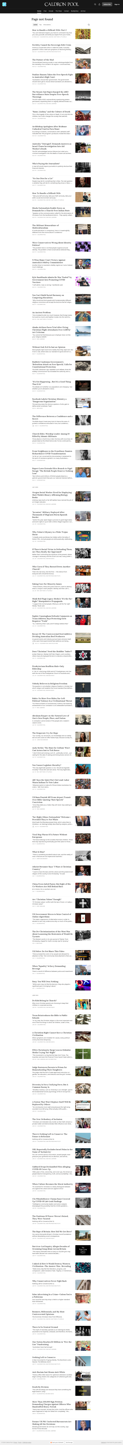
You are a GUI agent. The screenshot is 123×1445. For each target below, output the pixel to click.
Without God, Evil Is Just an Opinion (48, 347)
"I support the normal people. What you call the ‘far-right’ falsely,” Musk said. (51, 605)
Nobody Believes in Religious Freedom (49, 683)
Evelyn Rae (54, 643)
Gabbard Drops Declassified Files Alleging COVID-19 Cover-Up (51, 1168)
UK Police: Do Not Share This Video (48, 951)
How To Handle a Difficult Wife (46, 193)
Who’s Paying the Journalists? (46, 163)
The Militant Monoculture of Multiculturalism (45, 226)
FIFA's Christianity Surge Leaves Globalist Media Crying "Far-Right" (51, 1051)
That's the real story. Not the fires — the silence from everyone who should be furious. (49, 573)
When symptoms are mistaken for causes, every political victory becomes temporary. (51, 1039)
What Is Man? (38, 852)
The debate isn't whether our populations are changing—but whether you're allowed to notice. (52, 388)
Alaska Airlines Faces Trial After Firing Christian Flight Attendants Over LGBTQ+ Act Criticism (51, 329)
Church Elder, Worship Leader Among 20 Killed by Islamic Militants (51, 435)
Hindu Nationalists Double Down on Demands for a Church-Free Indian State (51, 209)
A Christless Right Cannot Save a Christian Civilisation (52, 1034)
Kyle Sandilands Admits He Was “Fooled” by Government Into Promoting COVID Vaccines (52, 279)
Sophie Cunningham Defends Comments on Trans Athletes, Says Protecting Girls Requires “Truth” (52, 618)
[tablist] (42, 25)
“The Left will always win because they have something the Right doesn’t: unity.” (51, 1390)
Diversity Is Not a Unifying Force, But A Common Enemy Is (50, 1085)
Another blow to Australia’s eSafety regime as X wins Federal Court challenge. (52, 266)
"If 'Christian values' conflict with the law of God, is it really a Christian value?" (52, 903)
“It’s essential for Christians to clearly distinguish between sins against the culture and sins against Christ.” (51, 1188)
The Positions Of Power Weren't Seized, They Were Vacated (50, 1217)
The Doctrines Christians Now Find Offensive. (47, 1317)
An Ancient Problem (41, 312)
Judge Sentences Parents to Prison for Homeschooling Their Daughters (49, 1068)
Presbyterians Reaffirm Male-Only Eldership (48, 667)
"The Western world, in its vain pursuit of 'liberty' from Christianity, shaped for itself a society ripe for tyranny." (50, 940)
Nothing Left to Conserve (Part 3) (43, 1221)
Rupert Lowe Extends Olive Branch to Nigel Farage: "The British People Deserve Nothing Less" (52, 471)
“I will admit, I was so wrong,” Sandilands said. (47, 285)
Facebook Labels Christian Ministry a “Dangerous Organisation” (49, 400)
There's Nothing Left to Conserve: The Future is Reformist (49, 1135)
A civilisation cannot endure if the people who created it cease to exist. (50, 722)
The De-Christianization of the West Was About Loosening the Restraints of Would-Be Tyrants (52, 934)
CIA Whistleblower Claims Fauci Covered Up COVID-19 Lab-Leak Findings (51, 1200)
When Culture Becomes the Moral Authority (52, 1184)
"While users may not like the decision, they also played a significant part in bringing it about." (51, 985)
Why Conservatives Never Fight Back (49, 1281)
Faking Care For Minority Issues (47, 584)
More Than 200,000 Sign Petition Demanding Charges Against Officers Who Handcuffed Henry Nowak (51, 1404)
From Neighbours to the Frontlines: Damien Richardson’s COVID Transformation (52, 452)
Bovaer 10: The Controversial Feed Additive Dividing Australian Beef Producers (52, 635)
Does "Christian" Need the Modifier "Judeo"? (52, 651)
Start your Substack (57, 1442)
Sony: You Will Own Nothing (45, 981)
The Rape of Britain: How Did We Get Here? (52, 1231)
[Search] (95, 4)
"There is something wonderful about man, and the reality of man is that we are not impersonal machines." (52, 855)
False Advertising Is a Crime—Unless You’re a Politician (52, 1295)
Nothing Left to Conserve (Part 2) (43, 1284)
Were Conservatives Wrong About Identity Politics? (51, 244)
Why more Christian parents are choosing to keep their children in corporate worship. (50, 1004)
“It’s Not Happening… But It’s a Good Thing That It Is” (51, 383)
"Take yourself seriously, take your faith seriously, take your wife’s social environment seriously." (51, 197)
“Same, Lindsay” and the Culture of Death (51, 112)
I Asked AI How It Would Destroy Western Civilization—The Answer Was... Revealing (51, 1265)
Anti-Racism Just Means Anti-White (48, 1372)
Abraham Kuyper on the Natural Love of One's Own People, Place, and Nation (50, 717)
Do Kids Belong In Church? (44, 1000)
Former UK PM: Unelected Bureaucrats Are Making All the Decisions (51, 1422)
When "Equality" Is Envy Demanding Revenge (48, 967)
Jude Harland (41, 906)
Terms (20, 1442)
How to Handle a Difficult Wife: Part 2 (49, 30)
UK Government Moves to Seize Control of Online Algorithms (51, 915)
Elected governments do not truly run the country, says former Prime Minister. (50, 1428)
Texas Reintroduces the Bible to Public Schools (49, 1016)
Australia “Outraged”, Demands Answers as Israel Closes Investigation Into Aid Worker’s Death (51, 146)
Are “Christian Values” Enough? (46, 899)
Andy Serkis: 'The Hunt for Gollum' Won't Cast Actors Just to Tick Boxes (51, 749)
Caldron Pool (44, 37)
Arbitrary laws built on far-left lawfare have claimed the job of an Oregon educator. (52, 501)
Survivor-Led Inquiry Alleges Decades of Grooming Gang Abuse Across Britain (51, 1247)
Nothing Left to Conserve (44, 1357)
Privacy (15, 1442)
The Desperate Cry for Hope (45, 733)
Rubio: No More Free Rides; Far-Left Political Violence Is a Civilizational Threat (52, 699)
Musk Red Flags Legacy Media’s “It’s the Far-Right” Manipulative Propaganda (52, 600)
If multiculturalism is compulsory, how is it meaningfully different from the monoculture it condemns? (51, 231)
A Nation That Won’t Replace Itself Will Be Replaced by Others (51, 1103)
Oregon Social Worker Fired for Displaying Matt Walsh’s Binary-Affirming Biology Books (52, 495)
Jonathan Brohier (42, 739)
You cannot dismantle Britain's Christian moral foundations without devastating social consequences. (51, 1235)
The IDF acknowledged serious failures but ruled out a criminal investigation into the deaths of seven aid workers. (51, 152)
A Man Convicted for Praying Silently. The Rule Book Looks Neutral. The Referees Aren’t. (51, 1361)
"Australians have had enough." (42, 1347)
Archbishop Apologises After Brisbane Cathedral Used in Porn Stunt (49, 127)
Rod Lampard (53, 103)
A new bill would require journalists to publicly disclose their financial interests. (52, 167)
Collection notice (26, 1442)
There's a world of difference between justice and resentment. (52, 971)
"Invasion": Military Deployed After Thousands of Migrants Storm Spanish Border (49, 514)
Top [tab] (40, 25)
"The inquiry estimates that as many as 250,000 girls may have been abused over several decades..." (51, 1252)
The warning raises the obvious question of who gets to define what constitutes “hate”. (50, 405)
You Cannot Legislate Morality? (46, 765)
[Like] (33, 39)
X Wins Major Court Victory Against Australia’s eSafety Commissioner (48, 261)
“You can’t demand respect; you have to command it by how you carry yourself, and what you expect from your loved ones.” (52, 34)
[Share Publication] (99, 4)
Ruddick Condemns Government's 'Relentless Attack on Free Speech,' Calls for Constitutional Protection (52, 364)
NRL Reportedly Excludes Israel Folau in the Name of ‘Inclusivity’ (52, 1150)
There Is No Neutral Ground (45, 1327)
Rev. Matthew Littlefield (59, 37)
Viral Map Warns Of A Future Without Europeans (49, 835)
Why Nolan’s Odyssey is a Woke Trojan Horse (50, 533)
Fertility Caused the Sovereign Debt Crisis (51, 45)
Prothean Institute (55, 51)
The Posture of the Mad (43, 60)
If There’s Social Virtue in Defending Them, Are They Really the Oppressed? (52, 550)
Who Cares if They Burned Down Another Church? (51, 567)
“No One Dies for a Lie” (42, 178)
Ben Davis (40, 408)
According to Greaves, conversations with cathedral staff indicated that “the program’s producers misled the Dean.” (51, 132)
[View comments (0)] (46, 39)
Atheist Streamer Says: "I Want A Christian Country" (51, 868)
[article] (61, 34)
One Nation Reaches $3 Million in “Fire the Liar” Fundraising (52, 1343)
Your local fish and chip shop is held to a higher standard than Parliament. (51, 1300)
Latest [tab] (35, 25)
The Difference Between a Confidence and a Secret (52, 417)
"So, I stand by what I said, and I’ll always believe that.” (50, 624)
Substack (103, 1442)
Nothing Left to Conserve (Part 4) (43, 1139)
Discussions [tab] (47, 25)
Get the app (69, 1442)
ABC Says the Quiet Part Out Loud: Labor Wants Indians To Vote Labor (50, 781)
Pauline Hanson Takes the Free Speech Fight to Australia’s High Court (52, 75)
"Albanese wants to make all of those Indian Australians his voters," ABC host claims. (51, 786)
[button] (39, 11)
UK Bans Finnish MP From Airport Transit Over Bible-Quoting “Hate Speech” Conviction (51, 799)
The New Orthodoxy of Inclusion (47, 1119)
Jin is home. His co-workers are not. (44, 889)
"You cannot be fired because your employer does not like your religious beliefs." (51, 336)
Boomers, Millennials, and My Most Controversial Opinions (48, 1313)
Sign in (117, 4)
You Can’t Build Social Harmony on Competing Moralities (48, 296)
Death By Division (40, 1387)
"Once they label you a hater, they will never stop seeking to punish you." (52, 806)
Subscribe (107, 4)
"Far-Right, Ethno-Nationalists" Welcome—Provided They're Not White (51, 818)
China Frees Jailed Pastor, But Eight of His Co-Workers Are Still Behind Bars (51, 885)
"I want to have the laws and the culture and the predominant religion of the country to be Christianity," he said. (52, 873)
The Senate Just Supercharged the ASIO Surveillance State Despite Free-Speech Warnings (50, 94)
